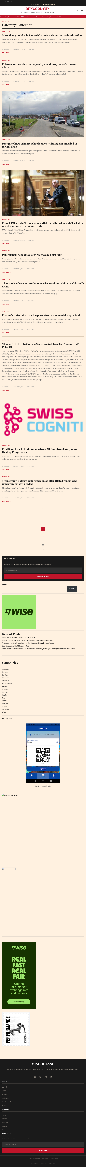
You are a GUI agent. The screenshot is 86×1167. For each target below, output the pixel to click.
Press (3, 1130)
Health (4, 695)
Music (4, 698)
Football (5, 689)
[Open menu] (82, 10)
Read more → (6, 53)
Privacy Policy (34, 1164)
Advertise (5, 1123)
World (4, 712)
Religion (5, 704)
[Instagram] (46, 1077)
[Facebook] (40, 1077)
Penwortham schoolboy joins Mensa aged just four (32, 254)
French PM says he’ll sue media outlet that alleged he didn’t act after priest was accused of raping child (42, 224)
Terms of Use (43, 1164)
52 (43, 545)
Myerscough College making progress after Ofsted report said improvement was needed (39, 482)
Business (5, 669)
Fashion (5, 686)
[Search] (77, 10)
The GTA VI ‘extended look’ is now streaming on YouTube (13, 17)
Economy (5, 678)
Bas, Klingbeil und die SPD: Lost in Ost (40, 17)
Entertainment (7, 683)
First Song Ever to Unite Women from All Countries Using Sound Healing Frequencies (40, 450)
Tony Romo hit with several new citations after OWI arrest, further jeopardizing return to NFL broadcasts (5, 17)
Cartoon (5, 672)
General (5, 692)
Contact (4, 1119)
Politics (4, 701)
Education (5, 681)
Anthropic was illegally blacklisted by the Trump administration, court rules (33, 17)
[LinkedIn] (51, 1077)
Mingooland (37, 8)
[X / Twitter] (35, 1077)
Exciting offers (7, 718)
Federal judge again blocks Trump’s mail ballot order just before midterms (26, 17)
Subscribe (43, 1151)
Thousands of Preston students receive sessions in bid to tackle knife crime (43, 285)
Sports (4, 706)
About (4, 1115)
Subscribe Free (43, 576)
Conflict (5, 675)
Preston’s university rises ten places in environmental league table (41, 315)
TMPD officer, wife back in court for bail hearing (19, 17)
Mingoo (56, 1159)
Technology (6, 709)
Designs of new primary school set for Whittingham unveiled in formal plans (39, 145)
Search (5, 585)
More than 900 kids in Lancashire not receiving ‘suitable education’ (42, 35)
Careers (4, 1126)
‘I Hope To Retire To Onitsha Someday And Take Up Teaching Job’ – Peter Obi (41, 345)
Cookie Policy (51, 1164)
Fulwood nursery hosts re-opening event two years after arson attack (39, 65)
